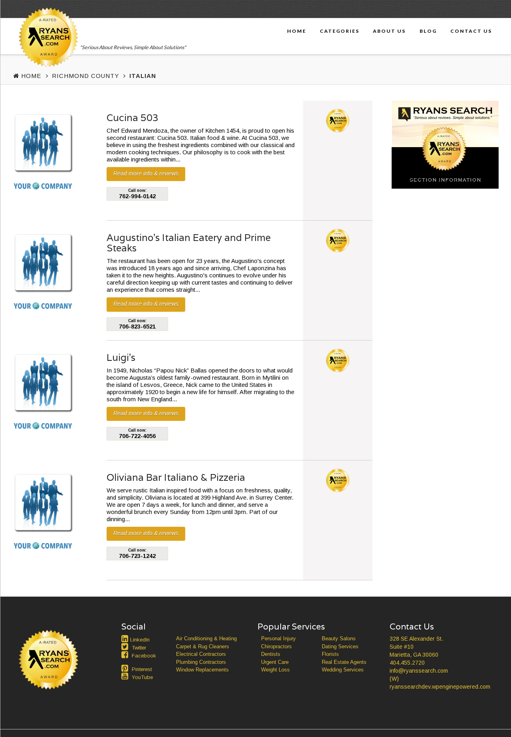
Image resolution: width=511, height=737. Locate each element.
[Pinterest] (125, 668)
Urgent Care (275, 662)
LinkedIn (140, 639)
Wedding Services (343, 670)
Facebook (144, 655)
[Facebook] (125, 655)
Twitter (139, 647)
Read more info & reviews (145, 173)
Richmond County (85, 75)
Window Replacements (202, 670)
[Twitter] (125, 647)
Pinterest (142, 669)
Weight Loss (275, 670)
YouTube (142, 677)
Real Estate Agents (344, 662)
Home (296, 31)
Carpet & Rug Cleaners (202, 646)
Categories (339, 31)
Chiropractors (276, 646)
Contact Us (471, 31)
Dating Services (340, 646)
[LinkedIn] (125, 639)
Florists (330, 654)
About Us (389, 31)
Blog (428, 31)
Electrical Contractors (201, 654)
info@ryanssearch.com (419, 670)
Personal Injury (278, 638)
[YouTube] (125, 676)
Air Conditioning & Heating (206, 638)
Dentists (270, 654)
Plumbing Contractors (201, 662)
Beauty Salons (339, 638)
